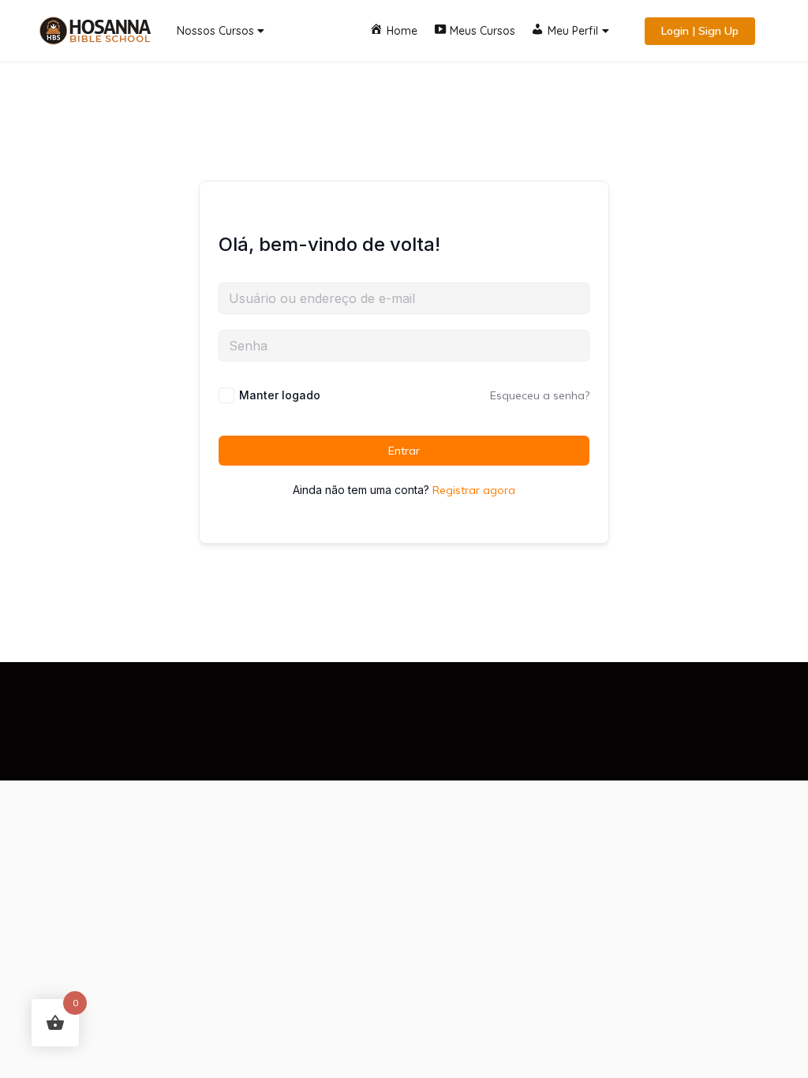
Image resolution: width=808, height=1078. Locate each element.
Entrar (404, 451)
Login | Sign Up (700, 31)
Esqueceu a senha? (539, 395)
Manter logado (279, 395)
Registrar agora (473, 490)
